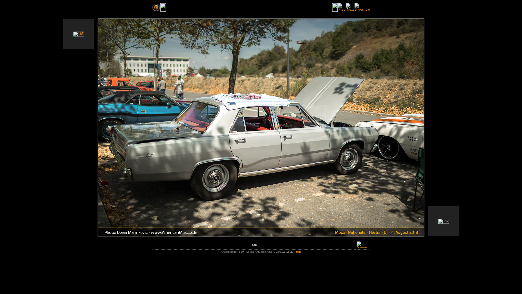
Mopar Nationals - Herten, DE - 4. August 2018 (208, 7)
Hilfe (299, 251)
